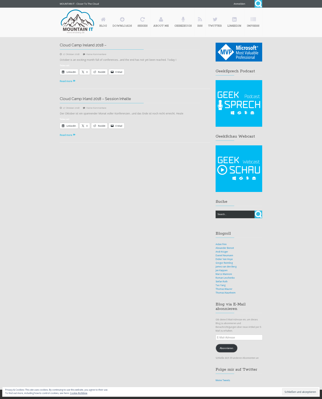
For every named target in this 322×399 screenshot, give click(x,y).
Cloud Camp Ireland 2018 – (83, 45)
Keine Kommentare (96, 54)
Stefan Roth (222, 281)
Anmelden (239, 3)
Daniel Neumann (224, 255)
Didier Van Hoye (224, 259)
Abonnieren (226, 348)
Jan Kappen (222, 270)
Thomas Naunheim (226, 292)
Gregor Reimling (224, 262)
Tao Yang (220, 285)
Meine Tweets (223, 380)
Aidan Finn (221, 244)
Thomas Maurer (224, 289)
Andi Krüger (222, 251)
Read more (66, 81)
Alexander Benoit (225, 248)
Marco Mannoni (224, 274)
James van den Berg (226, 266)
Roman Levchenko (225, 277)
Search (258, 4)
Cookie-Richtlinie (78, 393)
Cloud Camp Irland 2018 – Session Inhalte (95, 99)
